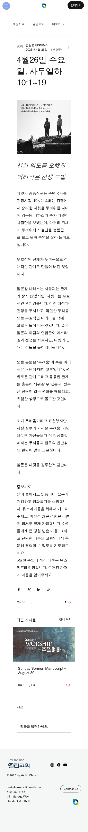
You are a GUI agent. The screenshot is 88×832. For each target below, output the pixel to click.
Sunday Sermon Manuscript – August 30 (42, 670)
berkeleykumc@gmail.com (24, 787)
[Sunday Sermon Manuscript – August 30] (44, 644)
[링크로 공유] (49, 589)
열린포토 (38, 24)
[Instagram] (52, 765)
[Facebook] (58, 765)
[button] (70, 788)
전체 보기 (65, 619)
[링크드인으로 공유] (39, 589)
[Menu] (6, 6)
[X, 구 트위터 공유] (29, 589)
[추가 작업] (68, 47)
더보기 (56, 24)
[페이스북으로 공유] (19, 589)
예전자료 (18, 24)
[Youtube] (65, 765)
